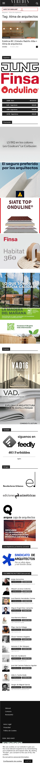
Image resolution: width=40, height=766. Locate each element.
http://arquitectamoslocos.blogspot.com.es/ (22, 603)
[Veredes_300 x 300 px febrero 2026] (20, 290)
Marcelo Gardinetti (18, 656)
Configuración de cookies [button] (12, 761)
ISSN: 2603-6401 (8, 738)
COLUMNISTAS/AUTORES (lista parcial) (16, 573)
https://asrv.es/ (15, 651)
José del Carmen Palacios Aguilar (24, 665)
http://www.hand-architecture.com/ (20, 689)
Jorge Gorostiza (17, 579)
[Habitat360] (20, 251)
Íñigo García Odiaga (19, 627)
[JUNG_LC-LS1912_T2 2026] (20, 144)
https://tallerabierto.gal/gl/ (17, 622)
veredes (4, 46)
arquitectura (6, 37)
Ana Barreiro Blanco (19, 618)
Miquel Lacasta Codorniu (21, 589)
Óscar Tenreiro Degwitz (20, 637)
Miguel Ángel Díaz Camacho (22, 608)
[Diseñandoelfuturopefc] (20, 326)
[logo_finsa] (20, 78)
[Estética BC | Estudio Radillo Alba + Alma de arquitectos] (20, 30)
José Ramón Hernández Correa (23, 598)
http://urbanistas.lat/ (16, 679)
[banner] (20, 406)
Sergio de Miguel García (20, 685)
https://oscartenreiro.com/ (18, 641)
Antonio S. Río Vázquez (20, 646)
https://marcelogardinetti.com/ (19, 660)
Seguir (34, 105)
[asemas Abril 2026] (20, 180)
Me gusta (33, 100)
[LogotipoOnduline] (20, 89)
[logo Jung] (20, 67)
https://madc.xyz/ (15, 612)
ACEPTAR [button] (28, 761)
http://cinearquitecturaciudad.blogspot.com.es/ (23, 584)
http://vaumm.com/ (16, 632)
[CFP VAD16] (20, 371)
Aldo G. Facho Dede (18, 675)
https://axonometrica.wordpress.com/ (21, 593)
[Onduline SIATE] (20, 215)
